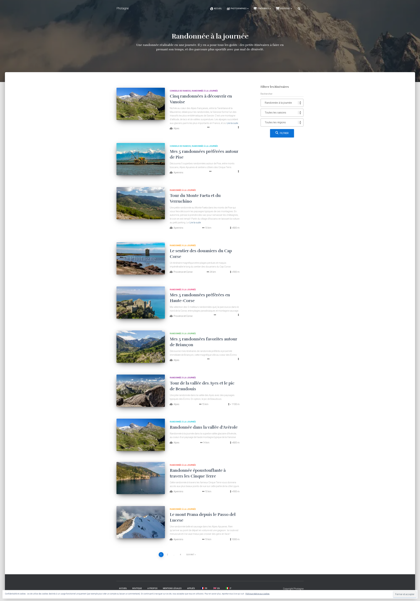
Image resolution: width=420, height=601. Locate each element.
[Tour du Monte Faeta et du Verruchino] (140, 203)
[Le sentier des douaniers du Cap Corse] (140, 258)
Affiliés (191, 588)
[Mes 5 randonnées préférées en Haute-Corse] (140, 302)
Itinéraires (263, 8)
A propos (152, 588)
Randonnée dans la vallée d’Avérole (204, 427)
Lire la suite (232, 123)
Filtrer (284, 133)
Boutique (285, 8)
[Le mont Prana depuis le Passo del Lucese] (140, 522)
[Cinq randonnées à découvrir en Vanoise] (140, 104)
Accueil (218, 8)
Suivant (190, 554)
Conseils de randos (180, 91)
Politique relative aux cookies (257, 594)
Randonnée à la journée (205, 91)
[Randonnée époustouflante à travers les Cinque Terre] (140, 478)
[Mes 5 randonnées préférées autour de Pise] (140, 159)
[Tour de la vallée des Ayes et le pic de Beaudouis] (140, 391)
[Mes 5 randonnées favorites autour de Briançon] (140, 346)
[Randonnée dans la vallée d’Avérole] (140, 435)
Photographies (239, 8)
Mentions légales (172, 588)
